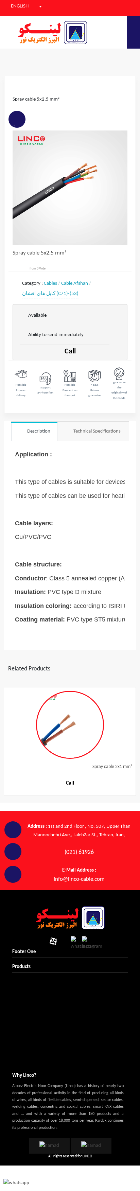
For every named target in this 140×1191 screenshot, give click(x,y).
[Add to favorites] (15, 123)
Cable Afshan (74, 283)
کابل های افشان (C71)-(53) (50, 293)
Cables (50, 283)
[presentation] (6, 733)
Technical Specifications (93, 431)
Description (38, 431)
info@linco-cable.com (79, 879)
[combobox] (21, 6)
